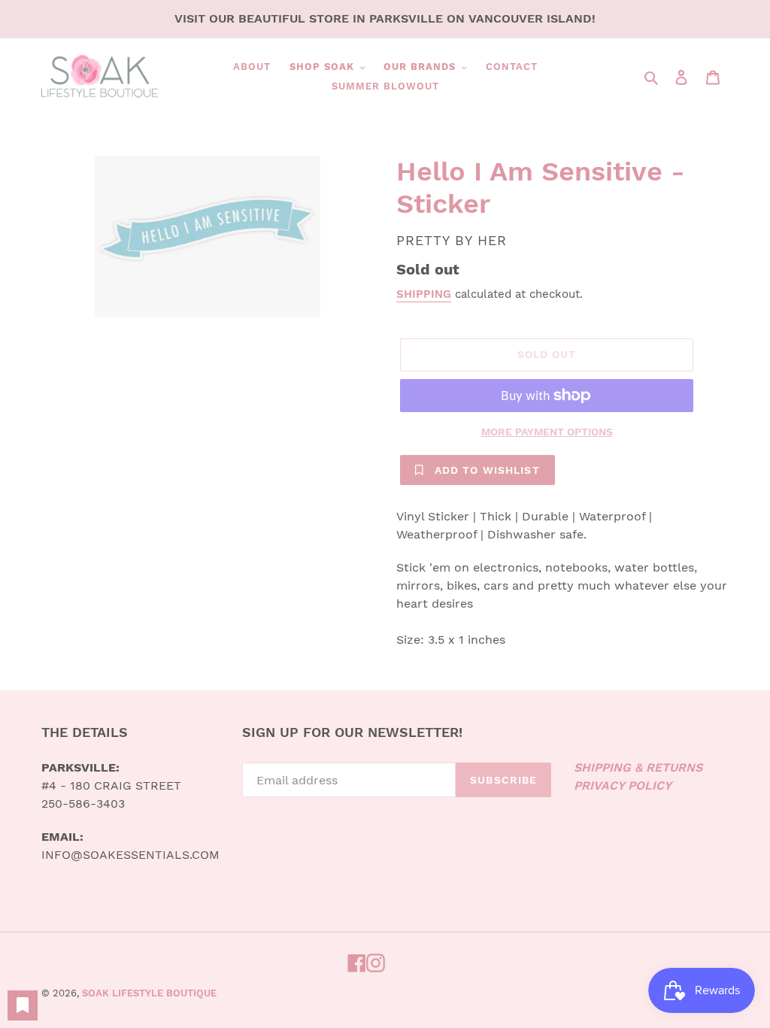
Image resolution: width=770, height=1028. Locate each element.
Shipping (423, 294)
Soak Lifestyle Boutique (149, 993)
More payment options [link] (547, 432)
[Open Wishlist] (23, 1005)
